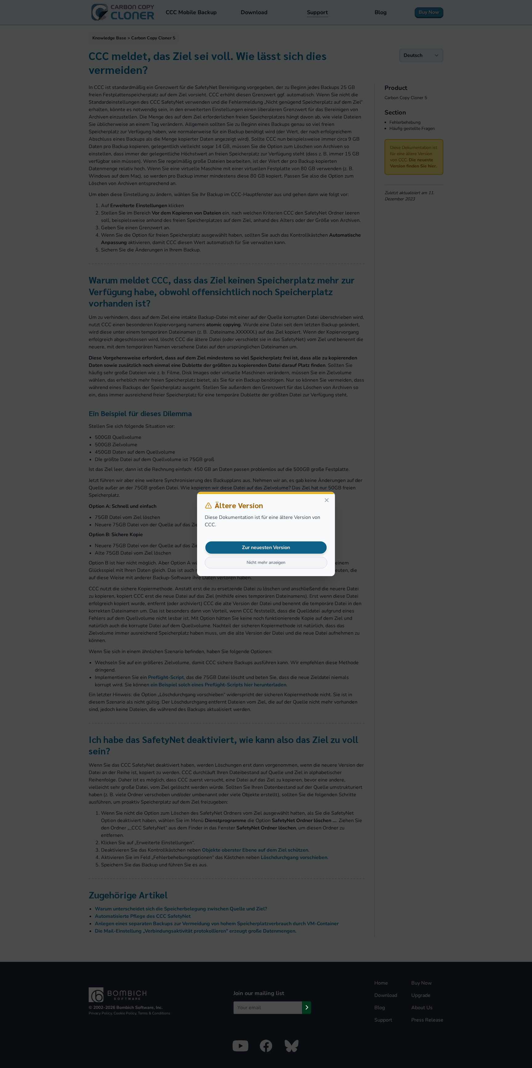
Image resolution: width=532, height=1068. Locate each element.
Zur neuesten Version (266, 547)
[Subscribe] (306, 1007)
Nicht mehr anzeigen (266, 562)
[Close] (326, 500)
